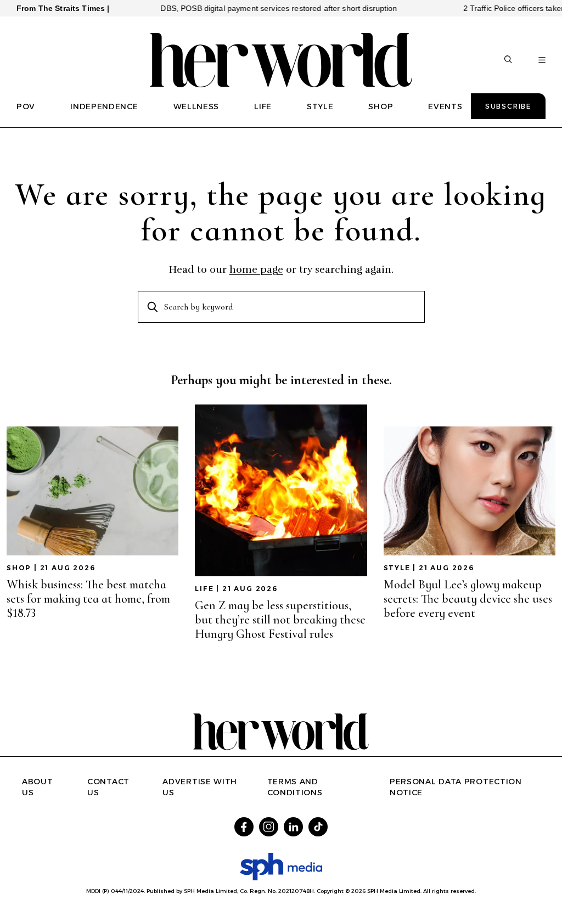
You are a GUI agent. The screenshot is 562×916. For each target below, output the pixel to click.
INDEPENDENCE (104, 106)
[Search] (508, 60)
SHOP (380, 106)
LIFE (263, 106)
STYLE (320, 106)
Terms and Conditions (295, 787)
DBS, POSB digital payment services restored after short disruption (260, 8)
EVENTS (445, 106)
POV (25, 106)
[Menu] (542, 60)
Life (204, 589)
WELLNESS (196, 106)
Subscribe (508, 106)
